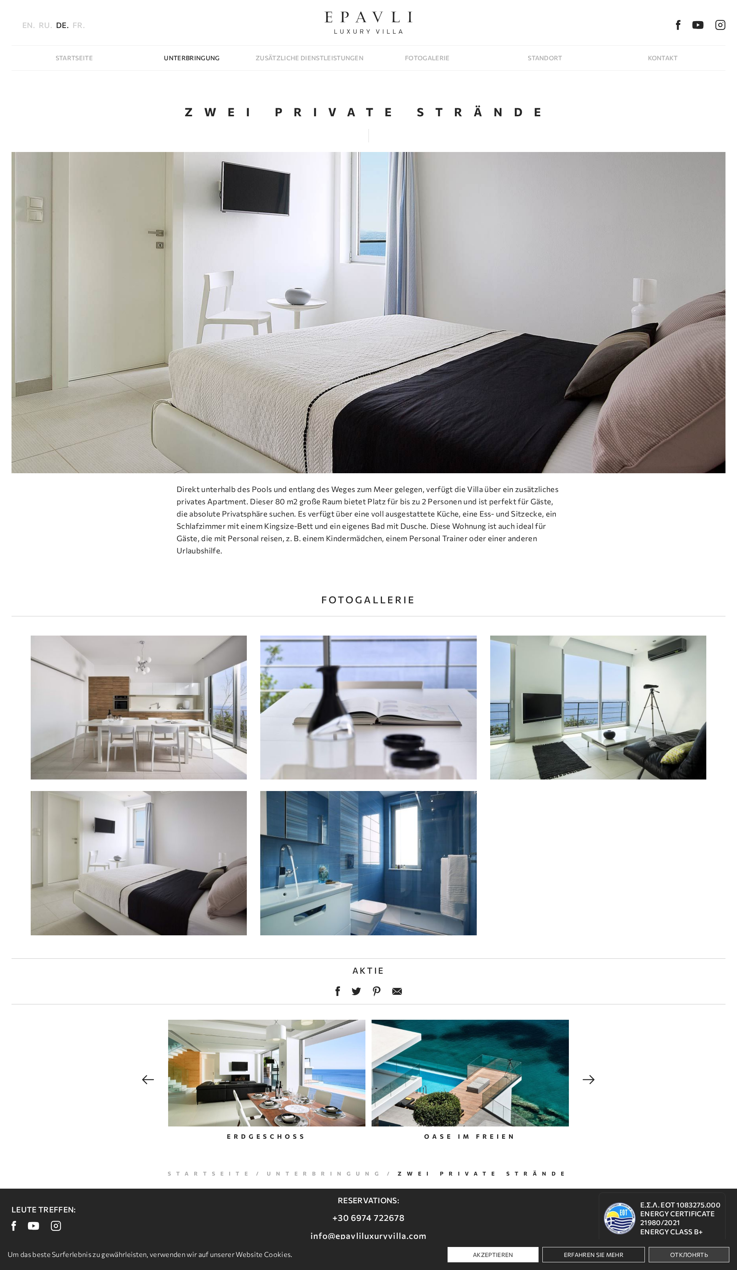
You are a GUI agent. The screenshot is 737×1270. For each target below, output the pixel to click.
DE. (62, 25)
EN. (28, 25)
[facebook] (678, 25)
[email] (397, 991)
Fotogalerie (427, 57)
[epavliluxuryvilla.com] (368, 23)
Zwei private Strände (483, 1173)
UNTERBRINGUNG (192, 57)
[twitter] (356, 991)
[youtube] (698, 25)
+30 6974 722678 (368, 1218)
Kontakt (663, 57)
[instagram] (720, 25)
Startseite (74, 57)
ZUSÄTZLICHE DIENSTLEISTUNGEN (310, 57)
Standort (545, 57)
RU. (45, 25)
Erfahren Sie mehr (593, 1254)
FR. (79, 25)
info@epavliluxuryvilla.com (369, 1236)
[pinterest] (377, 991)
